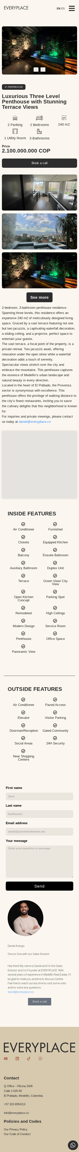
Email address (16, 823)
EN (58, 8)
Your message (16, 841)
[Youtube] (6, 1059)
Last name (13, 805)
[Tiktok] (29, 1059)
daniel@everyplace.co (35, 422)
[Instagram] (40, 1059)
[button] (36, 69)
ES (63, 8)
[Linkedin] (17, 1059)
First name (14, 788)
